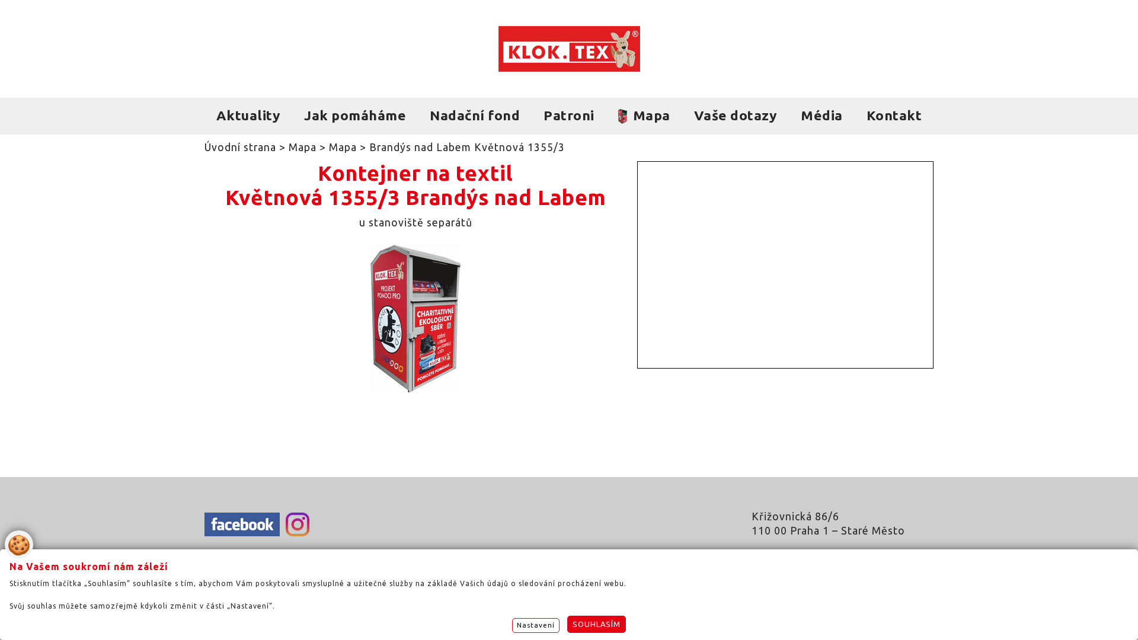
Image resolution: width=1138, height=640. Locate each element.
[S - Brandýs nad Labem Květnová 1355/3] (415, 389)
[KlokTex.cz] (569, 49)
